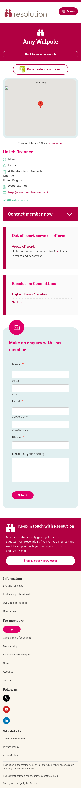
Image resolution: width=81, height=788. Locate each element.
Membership (10, 646)
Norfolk (17, 302)
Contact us (9, 611)
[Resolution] (25, 14)
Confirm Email (22, 430)
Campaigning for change (17, 637)
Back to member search (40, 54)
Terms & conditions (14, 738)
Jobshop (8, 680)
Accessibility (10, 755)
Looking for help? (13, 585)
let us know (55, 143)
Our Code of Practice (15, 602)
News (6, 663)
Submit (23, 495)
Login (11, 629)
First (15, 380)
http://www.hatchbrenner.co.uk (28, 192)
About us (8, 671)
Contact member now (30, 214)
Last (15, 394)
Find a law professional (16, 594)
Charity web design (13, 783)
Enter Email (20, 417)
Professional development (18, 654)
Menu (71, 11)
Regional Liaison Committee (30, 294)
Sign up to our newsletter (40, 560)
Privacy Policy (11, 746)
